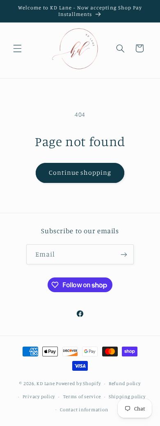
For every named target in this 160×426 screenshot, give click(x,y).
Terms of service (82, 396)
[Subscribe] (123, 254)
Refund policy (125, 383)
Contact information (84, 409)
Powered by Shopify (78, 383)
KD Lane (46, 383)
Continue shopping (80, 172)
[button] (17, 48)
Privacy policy (39, 396)
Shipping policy (127, 396)
